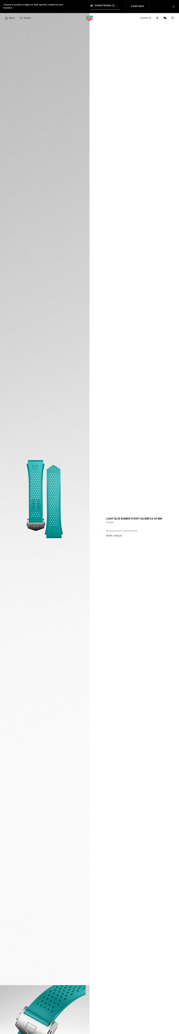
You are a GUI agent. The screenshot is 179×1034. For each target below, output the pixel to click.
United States (103, 5)
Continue (140, 6)
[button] (165, 18)
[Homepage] (89, 18)
